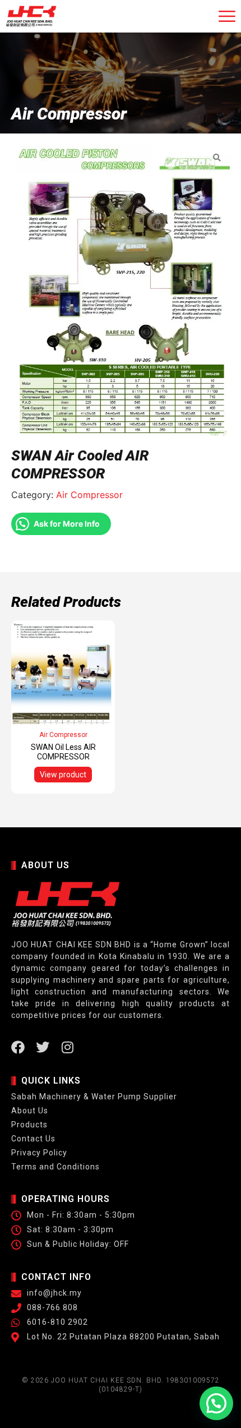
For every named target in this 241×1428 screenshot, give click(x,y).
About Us (29, 1110)
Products (29, 1124)
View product (63, 774)
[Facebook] (18, 1047)
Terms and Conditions (55, 1166)
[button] (216, 1403)
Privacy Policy (39, 1152)
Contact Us (33, 1138)
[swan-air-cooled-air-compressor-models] (120, 290)
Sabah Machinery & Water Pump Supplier (94, 1096)
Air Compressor (89, 494)
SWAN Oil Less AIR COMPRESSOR (63, 752)
